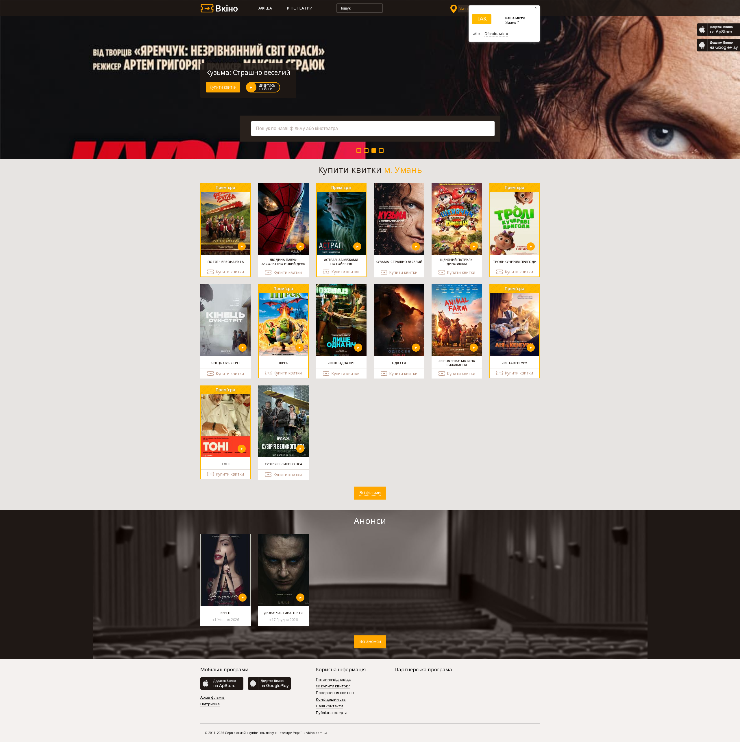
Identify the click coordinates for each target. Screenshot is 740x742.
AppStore (718, 29)
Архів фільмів (212, 697)
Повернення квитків (335, 693)
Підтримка (210, 704)
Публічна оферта (331, 713)
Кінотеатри (299, 8)
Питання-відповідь (333, 679)
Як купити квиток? (333, 686)
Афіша (265, 8)
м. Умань (403, 169)
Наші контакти (329, 706)
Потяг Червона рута (238, 72)
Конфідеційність (331, 699)
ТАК (481, 19)
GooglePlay (718, 45)
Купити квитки (223, 87)
